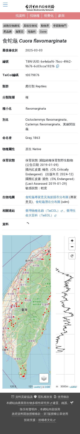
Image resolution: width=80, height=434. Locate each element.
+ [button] (72, 240)
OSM (47, 386)
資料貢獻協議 (24, 397)
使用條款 (63, 397)
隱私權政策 (45, 397)
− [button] (72, 246)
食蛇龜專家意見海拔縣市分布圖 (47, 197)
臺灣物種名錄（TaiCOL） (42, 211)
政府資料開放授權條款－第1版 (31, 414)
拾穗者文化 (45, 420)
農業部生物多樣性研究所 (33, 403)
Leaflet (37, 386)
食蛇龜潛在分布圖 (48, 202)
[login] (72, 403)
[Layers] (43, 378)
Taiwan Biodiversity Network (40, 6)
